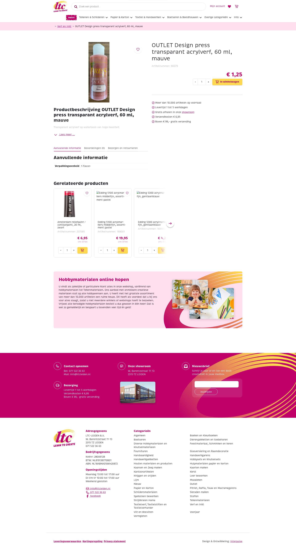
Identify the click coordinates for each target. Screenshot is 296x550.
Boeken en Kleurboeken (204, 435)
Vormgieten (140, 516)
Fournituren (141, 451)
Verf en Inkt (64, 26)
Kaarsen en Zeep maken (148, 467)
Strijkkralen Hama (144, 500)
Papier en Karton (144, 488)
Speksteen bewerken (146, 496)
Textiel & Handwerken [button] (148, 17)
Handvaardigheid (143, 455)
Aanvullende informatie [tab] (67, 148)
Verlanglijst (229, 6)
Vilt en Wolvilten (143, 512)
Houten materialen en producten (153, 463)
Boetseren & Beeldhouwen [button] (182, 17)
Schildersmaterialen (145, 492)
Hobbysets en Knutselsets (205, 459)
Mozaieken (196, 480)
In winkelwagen (229, 81)
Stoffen (194, 496)
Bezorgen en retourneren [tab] (123, 148)
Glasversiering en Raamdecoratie (209, 451)
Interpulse (236, 541)
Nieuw (137, 484)
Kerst (193, 471)
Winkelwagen (237, 6)
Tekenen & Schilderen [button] (91, 17)
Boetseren (140, 439)
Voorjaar (195, 512)
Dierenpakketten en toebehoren (209, 439)
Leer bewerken (199, 475)
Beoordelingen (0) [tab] (94, 148)
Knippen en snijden (145, 475)
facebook (95, 496)
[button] (170, 223)
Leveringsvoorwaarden (67, 541)
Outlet (71, 17)
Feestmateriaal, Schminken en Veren (211, 443)
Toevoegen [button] (82, 250)
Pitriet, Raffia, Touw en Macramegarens (213, 488)
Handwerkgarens (200, 455)
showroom (188, 112)
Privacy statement (115, 541)
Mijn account (217, 6)
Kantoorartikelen (144, 471)
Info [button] (236, 17)
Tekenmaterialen (200, 500)
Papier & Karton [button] (120, 17)
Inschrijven (206, 391)
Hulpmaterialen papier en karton (209, 463)
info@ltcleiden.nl (100, 488)
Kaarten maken (199, 467)
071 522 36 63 (97, 492)
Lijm (136, 480)
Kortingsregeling (92, 541)
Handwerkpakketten (146, 459)
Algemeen (139, 435)
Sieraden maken (199, 492)
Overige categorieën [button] (216, 17)
